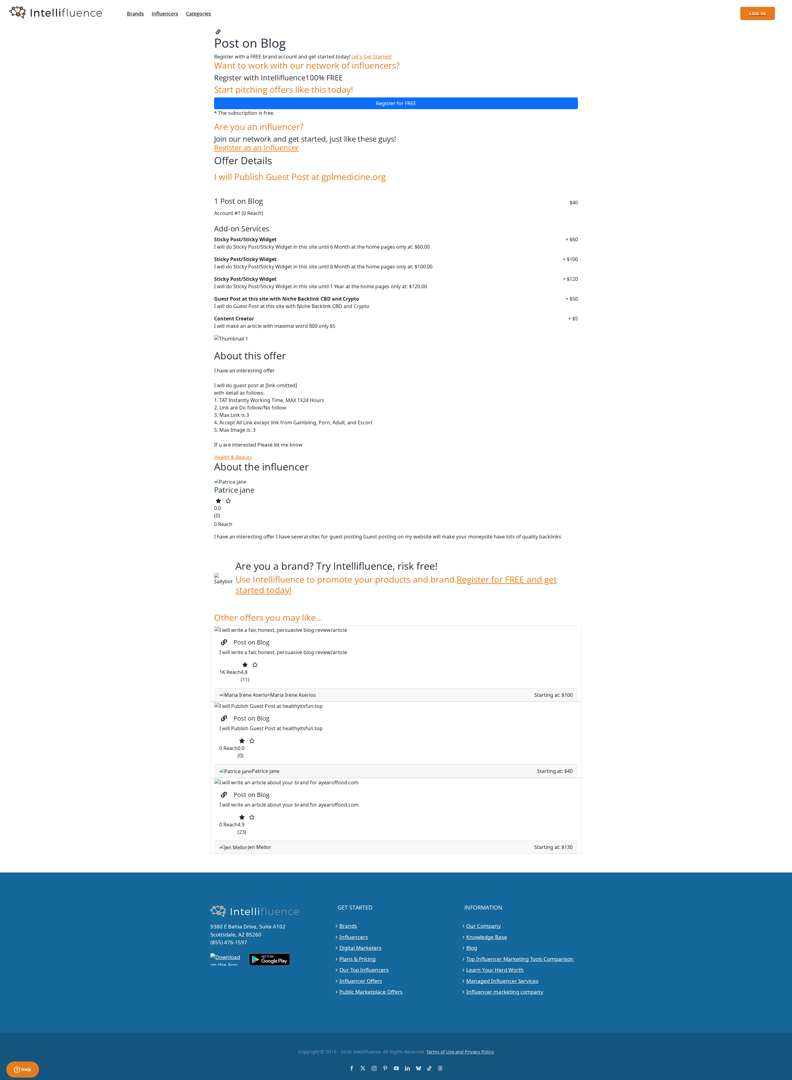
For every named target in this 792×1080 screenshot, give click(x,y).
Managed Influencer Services (502, 980)
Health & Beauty (233, 457)
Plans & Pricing (357, 958)
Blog (471, 947)
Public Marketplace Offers (370, 991)
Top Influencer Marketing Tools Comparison (520, 958)
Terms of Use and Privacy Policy (460, 1051)
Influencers (353, 937)
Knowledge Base (486, 937)
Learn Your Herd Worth (495, 969)
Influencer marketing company (504, 991)
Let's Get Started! (371, 56)
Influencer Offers (360, 980)
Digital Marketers (360, 947)
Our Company (483, 925)
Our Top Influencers (364, 969)
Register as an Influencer (256, 147)
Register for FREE (396, 103)
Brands (348, 925)
